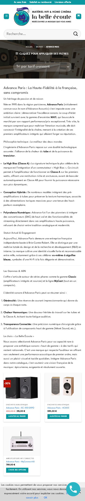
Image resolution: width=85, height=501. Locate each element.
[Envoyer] (76, 33)
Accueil (29, 47)
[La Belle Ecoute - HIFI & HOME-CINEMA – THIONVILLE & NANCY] (42, 16)
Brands (39, 47)
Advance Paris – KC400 (58, 408)
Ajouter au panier (17, 416)
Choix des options (17, 470)
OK (45, 498)
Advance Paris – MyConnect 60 (20, 462)
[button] (6, 16)
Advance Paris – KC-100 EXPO (20, 408)
